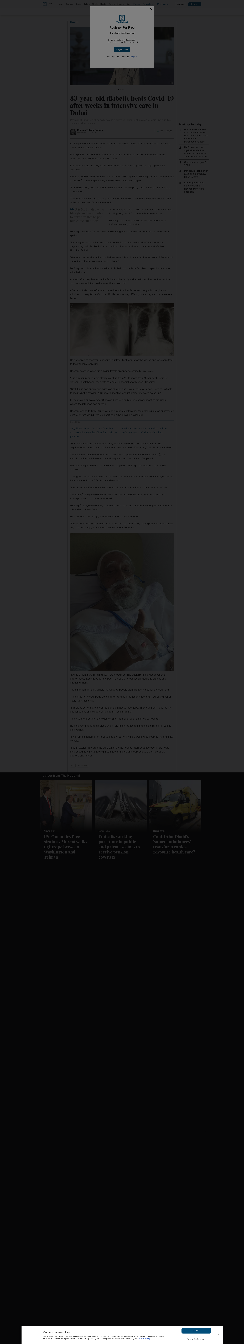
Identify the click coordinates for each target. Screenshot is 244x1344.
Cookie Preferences (196, 1339)
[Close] (218, 1335)
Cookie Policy (144, 1338)
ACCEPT (196, 1331)
